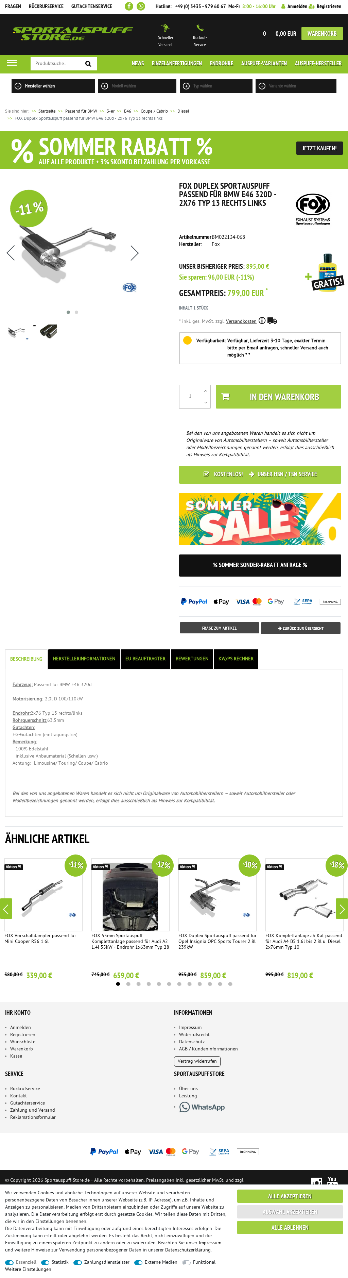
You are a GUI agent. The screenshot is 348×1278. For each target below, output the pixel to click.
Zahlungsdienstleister (106, 1262)
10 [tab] (209, 984)
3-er (111, 111)
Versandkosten (241, 321)
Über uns (188, 1089)
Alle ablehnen (290, 1228)
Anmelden (20, 1028)
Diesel (183, 111)
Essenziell (26, 1262)
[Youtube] (332, 1182)
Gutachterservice (27, 1103)
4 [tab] (148, 984)
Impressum (190, 1028)
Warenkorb (322, 34)
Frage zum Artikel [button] (219, 628)
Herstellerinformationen (84, 659)
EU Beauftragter (145, 659)
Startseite (43, 111)
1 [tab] (118, 984)
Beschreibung (26, 659)
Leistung (188, 1096)
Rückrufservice (46, 6)
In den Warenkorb (284, 398)
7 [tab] (179, 984)
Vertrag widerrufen (197, 1061)
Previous (6, 908)
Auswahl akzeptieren (290, 1212)
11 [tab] (219, 984)
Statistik (60, 1262)
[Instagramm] (316, 1182)
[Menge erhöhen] (205, 391)
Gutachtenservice (91, 6)
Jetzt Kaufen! (319, 149)
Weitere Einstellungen (28, 1269)
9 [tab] (199, 984)
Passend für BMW (81, 111)
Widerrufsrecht (194, 1035)
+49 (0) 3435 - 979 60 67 (200, 6)
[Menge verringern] (205, 402)
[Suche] (88, 64)
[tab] (27, 659)
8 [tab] (189, 984)
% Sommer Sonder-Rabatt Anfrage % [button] (260, 565)
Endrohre (221, 64)
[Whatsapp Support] (141, 6)
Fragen (13, 6)
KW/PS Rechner (236, 659)
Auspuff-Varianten (264, 64)
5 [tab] (158, 984)
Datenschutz (192, 1042)
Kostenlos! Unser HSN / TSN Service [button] (265, 475)
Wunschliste (22, 1042)
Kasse (16, 1056)
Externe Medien (161, 1262)
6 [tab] (169, 984)
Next (342, 908)
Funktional (204, 1262)
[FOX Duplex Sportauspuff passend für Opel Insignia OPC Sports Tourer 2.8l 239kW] (217, 894)
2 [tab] (128, 984)
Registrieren (22, 1035)
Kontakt (18, 1096)
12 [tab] (230, 984)
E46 (127, 111)
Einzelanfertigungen (177, 64)
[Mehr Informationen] (174, 1151)
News (138, 64)
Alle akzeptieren (290, 1197)
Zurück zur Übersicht (303, 629)
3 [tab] (138, 984)
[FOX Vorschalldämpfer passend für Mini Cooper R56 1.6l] (43, 894)
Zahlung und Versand (32, 1110)
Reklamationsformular (33, 1117)
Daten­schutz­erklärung (188, 1250)
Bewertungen (192, 659)
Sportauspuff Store (73, 34)
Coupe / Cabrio (154, 111)
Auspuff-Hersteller (318, 64)
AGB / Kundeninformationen (208, 1049)
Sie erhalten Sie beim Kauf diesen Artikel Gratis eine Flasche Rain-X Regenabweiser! (325, 273)
